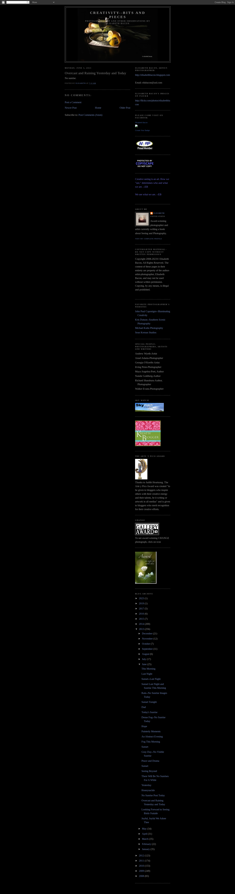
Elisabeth (158, 213)
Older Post (125, 107)
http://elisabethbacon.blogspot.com (152, 75)
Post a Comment (73, 102)
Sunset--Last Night (151, 679)
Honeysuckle (148, 790)
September (147, 649)
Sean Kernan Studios (145, 332)
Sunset (144, 746)
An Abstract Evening (152, 736)
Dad (143, 707)
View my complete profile (148, 239)
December (147, 633)
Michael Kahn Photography (149, 328)
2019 (142, 603)
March (145, 839)
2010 (142, 865)
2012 (142, 855)
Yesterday (146, 785)
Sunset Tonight (149, 702)
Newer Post (71, 107)
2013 (142, 629)
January (146, 849)
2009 (142, 871)
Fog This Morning (150, 741)
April (145, 833)
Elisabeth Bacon (141, 122)
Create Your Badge (142, 130)
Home (98, 107)
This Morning (148, 668)
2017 (142, 608)
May (144, 828)
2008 (142, 876)
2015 (142, 618)
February (147, 844)
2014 (142, 624)
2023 (142, 598)
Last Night (146, 673)
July (144, 659)
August (146, 654)
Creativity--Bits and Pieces (117, 15)
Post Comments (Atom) (90, 115)
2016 (142, 613)
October (146, 643)
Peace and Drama (150, 760)
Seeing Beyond (149, 771)
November (147, 638)
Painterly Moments (151, 731)
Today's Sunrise (149, 712)
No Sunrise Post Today (153, 795)
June (144, 664)
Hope (144, 726)
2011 (142, 860)
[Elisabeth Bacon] (136, 126)
